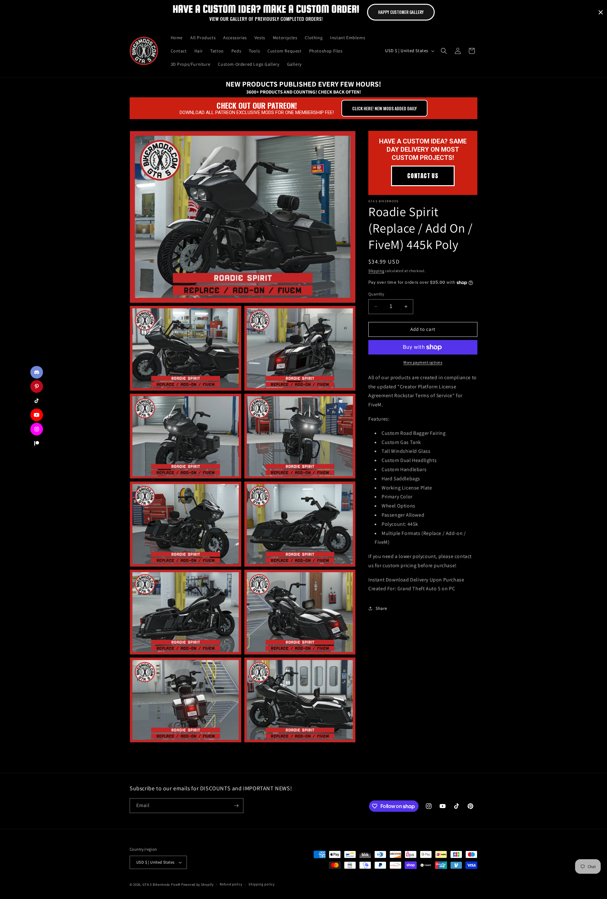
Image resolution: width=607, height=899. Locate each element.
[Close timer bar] (600, 12)
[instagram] (36, 429)
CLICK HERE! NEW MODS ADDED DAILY (384, 108)
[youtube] (36, 415)
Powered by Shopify (197, 884)
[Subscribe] (236, 805)
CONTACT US (422, 175)
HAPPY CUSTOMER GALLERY (401, 12)
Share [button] (381, 608)
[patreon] (36, 443)
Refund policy (231, 884)
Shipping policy (261, 884)
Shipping (376, 270)
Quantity (376, 294)
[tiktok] (36, 400)
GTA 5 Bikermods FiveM (162, 884)
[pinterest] (36, 386)
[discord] (36, 372)
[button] (444, 51)
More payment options (422, 362)
